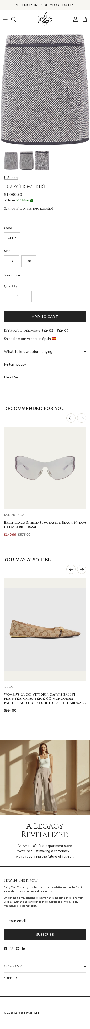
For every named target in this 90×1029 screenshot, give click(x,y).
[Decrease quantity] (8, 296)
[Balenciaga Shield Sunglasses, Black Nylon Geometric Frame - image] (45, 468)
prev (71, 418)
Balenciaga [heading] (14, 515)
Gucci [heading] (9, 687)
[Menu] (5, 19)
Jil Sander (11, 177)
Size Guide (12, 275)
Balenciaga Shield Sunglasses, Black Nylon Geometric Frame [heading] (45, 525)
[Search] (16, 19)
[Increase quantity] (27, 296)
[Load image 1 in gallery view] (45, 89)
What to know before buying (28, 351)
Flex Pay (11, 377)
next (81, 418)
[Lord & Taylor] (45, 19)
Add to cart (45, 316)
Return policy (15, 364)
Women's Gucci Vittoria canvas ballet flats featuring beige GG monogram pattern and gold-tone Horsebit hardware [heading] (45, 698)
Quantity (10, 286)
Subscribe (45, 934)
